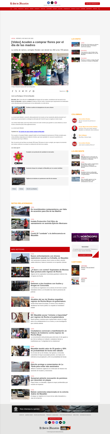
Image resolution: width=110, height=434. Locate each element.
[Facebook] (48, 2)
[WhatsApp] (19, 91)
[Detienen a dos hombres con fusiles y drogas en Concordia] (20, 288)
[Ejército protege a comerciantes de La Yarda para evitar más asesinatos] (20, 368)
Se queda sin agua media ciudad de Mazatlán (31, 131)
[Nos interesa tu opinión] (55, 409)
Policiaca (21, 8)
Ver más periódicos (92, 3)
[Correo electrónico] (26, 91)
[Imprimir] (33, 91)
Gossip (55, 8)
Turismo (83, 8)
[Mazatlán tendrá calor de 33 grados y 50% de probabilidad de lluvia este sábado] (20, 353)
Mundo (31, 8)
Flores (14, 189)
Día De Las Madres (32, 189)
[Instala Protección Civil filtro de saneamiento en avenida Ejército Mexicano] (20, 223)
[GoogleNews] (56, 422)
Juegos (95, 8)
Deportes (89, 8)
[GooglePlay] (64, 422)
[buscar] (99, 9)
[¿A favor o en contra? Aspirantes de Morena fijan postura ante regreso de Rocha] (20, 273)
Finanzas (37, 8)
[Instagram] (55, 2)
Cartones (49, 8)
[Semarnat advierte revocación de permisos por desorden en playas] (20, 381)
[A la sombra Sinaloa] (75, 121)
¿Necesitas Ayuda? (55, 418)
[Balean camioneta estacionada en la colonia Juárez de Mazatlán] (20, 395)
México (27, 8)
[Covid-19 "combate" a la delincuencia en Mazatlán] (20, 236)
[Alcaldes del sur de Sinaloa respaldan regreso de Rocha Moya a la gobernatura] (20, 303)
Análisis (43, 8)
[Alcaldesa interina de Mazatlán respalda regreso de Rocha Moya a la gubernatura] (76, 172)
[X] (52, 2)
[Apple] (60, 422)
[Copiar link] (30, 91)
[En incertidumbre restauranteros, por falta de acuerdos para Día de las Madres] (20, 211)
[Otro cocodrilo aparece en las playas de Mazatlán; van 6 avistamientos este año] (76, 179)
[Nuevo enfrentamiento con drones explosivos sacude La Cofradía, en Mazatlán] (20, 259)
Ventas (21, 189)
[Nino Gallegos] (75, 136)
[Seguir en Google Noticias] (67, 91)
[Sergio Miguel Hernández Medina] (75, 128)
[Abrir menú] (11, 9)
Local (15, 8)
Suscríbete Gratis (85, 255)
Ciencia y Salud (75, 8)
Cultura (60, 8)
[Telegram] (23, 91)
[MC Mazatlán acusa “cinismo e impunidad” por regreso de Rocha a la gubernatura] (20, 319)
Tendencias (67, 8)
